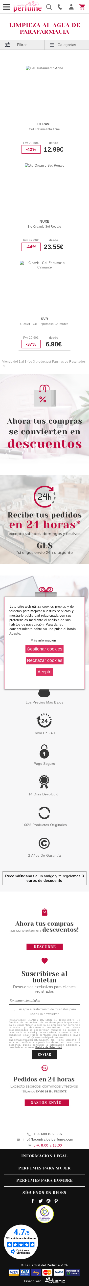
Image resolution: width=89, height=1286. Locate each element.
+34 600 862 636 (48, 1134)
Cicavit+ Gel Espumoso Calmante (44, 324)
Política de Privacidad (48, 1047)
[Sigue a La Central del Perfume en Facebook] (32, 1202)
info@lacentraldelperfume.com (48, 1139)
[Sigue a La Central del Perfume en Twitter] (40, 1202)
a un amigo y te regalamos (44, 878)
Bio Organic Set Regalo (44, 226)
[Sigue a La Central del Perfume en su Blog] (48, 1202)
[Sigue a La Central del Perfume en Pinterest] (56, 1202)
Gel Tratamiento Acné (44, 129)
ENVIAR (44, 1055)
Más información (43, 640)
